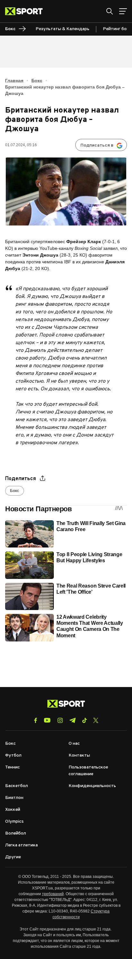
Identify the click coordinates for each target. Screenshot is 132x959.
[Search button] (109, 11)
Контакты (79, 755)
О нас (74, 743)
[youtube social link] (47, 720)
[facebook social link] (35, 720)
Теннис (12, 767)
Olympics (14, 821)
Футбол (13, 755)
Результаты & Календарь (62, 29)
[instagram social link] (60, 720)
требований (53, 894)
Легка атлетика (21, 845)
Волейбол (15, 833)
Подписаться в (96, 145)
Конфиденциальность (92, 786)
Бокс (36, 80)
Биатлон (14, 798)
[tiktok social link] (84, 720)
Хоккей (12, 809)
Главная (14, 80)
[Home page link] (26, 11)
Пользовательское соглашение (88, 771)
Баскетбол (16, 786)
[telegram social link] (72, 720)
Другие (13, 857)
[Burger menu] (123, 11)
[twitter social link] (95, 720)
